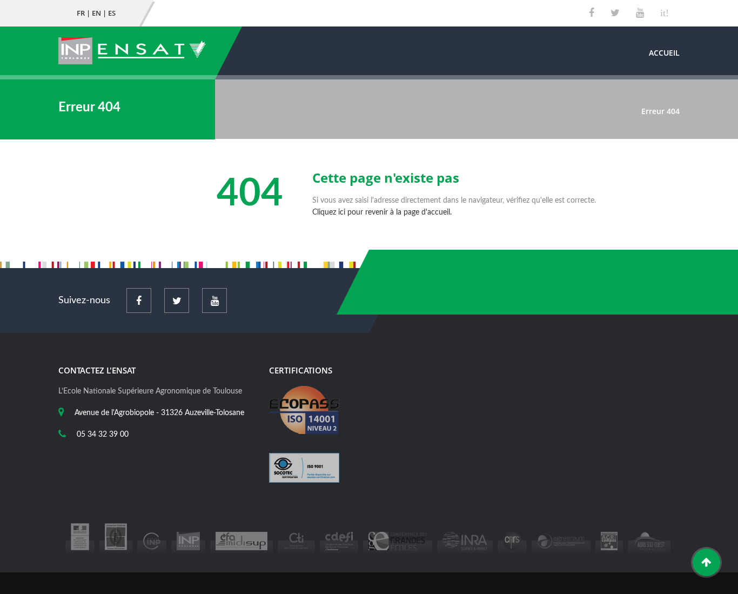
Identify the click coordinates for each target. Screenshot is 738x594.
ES (112, 13)
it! (664, 13)
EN (96, 13)
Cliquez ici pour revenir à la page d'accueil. (382, 212)
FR (81, 13)
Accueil (664, 53)
